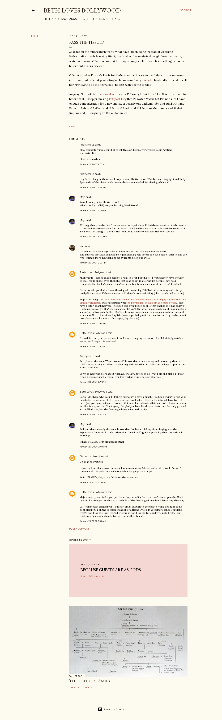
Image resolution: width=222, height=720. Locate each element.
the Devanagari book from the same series (151, 302)
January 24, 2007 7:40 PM (93, 446)
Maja (82, 197)
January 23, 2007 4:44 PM (93, 236)
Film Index (51, 18)
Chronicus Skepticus (92, 456)
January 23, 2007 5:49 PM (93, 323)
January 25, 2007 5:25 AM (93, 482)
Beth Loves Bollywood (82, 10)
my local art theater (113, 94)
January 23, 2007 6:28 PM (93, 414)
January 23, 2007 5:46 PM (93, 262)
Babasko (148, 80)
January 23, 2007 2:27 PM (93, 187)
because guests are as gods (110, 569)
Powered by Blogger (114, 709)
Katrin (83, 246)
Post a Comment (79, 528)
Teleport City (117, 99)
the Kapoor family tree (95, 681)
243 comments (96, 576)
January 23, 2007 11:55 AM (93, 164)
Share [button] (34, 35)
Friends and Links (106, 18)
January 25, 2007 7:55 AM (93, 521)
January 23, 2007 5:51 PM (92, 346)
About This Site (80, 18)
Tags (64, 18)
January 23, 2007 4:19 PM (93, 210)
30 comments (85, 687)
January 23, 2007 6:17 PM (93, 382)
